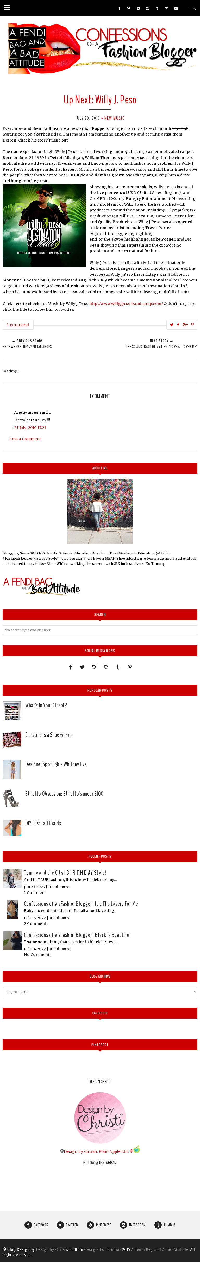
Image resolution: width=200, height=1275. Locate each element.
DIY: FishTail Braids (43, 823)
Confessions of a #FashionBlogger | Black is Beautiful (77, 935)
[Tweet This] (172, 325)
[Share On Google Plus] (185, 325)
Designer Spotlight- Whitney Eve (56, 764)
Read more (59, 887)
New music (114, 118)
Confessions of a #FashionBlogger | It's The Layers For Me (81, 903)
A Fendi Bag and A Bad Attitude (159, 1249)
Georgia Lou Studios (102, 1249)
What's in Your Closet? (46, 705)
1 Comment (35, 892)
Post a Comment (25, 439)
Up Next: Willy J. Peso (100, 99)
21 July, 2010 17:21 (30, 427)
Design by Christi (80, 1151)
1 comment (18, 324)
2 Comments (36, 923)
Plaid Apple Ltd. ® (116, 1151)
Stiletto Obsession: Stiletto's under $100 (64, 793)
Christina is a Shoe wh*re (48, 735)
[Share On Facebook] (178, 325)
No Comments (38, 954)
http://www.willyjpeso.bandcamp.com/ (126, 303)
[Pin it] (192, 325)
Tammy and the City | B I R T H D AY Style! (65, 872)
